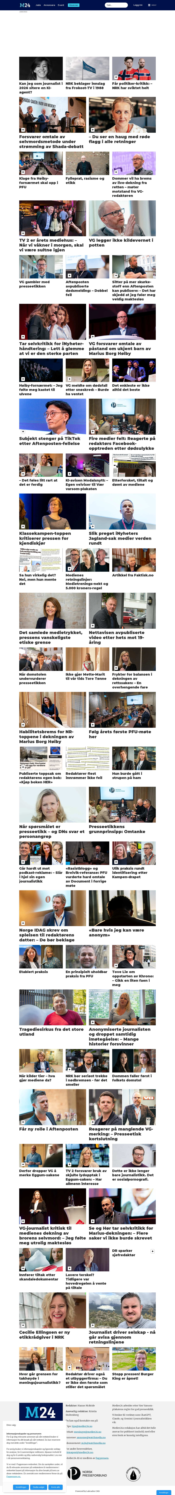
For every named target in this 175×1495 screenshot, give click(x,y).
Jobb (38, 5)
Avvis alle (55, 1487)
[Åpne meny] (152, 5)
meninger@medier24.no (87, 1431)
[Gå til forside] (25, 5)
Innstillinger (163, 1493)
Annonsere (49, 5)
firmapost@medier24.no (79, 1452)
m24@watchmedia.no (93, 1443)
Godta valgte (38, 1487)
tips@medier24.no (82, 1426)
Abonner (73, 5)
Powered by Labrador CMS (87, 1491)
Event (61, 5)
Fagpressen (102, 1458)
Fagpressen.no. (14, 1476)
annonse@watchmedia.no (91, 1437)
